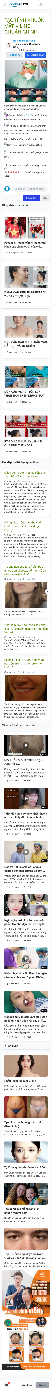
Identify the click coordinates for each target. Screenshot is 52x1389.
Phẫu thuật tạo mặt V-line (20, 1081)
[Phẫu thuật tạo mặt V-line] (26, 1066)
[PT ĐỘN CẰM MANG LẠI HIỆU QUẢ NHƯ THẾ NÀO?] (26, 426)
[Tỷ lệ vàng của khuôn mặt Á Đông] (26, 1152)
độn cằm (30, 114)
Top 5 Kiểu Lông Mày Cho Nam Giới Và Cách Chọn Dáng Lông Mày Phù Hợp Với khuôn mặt (23, 1256)
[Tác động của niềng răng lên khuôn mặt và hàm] (26, 1194)
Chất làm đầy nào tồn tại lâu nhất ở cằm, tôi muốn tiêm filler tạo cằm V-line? (26, 628)
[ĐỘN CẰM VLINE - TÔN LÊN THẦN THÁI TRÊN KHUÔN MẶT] (26, 377)
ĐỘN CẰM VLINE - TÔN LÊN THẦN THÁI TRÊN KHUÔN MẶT (24, 393)
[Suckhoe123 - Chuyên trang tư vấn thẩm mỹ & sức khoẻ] (18, 4)
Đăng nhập (27, 1384)
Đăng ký (42, 1384)
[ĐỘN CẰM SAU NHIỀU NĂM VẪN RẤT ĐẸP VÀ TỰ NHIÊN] (26, 327)
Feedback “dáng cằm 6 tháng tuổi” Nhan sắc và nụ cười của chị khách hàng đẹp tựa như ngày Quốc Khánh (25, 244)
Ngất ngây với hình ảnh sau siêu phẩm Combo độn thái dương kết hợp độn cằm (25, 922)
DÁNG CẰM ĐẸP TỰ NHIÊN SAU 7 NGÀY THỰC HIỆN (25, 294)
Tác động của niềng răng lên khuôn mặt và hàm (21, 1210)
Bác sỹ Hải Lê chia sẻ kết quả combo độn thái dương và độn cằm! (23, 869)
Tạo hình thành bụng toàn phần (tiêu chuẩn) (23, 1124)
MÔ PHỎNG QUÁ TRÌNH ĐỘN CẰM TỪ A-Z (23, 762)
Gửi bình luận (31, 198)
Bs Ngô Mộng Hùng (24, 40)
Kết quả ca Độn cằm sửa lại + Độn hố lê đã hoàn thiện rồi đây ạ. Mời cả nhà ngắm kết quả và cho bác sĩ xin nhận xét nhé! (25, 1019)
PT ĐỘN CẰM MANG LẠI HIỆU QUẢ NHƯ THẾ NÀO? (23, 443)
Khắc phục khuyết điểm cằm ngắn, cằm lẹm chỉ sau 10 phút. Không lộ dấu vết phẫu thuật (26, 975)
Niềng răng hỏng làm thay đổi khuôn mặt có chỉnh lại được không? (22, 526)
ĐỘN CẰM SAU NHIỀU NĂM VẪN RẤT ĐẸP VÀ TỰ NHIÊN (25, 344)
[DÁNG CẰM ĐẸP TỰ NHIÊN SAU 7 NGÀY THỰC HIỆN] (26, 277)
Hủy (45, 198)
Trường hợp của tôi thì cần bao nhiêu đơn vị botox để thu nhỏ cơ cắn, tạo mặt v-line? (25, 570)
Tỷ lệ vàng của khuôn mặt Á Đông (25, 1167)
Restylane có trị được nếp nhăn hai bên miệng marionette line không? (24, 663)
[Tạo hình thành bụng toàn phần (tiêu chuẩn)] (26, 1107)
